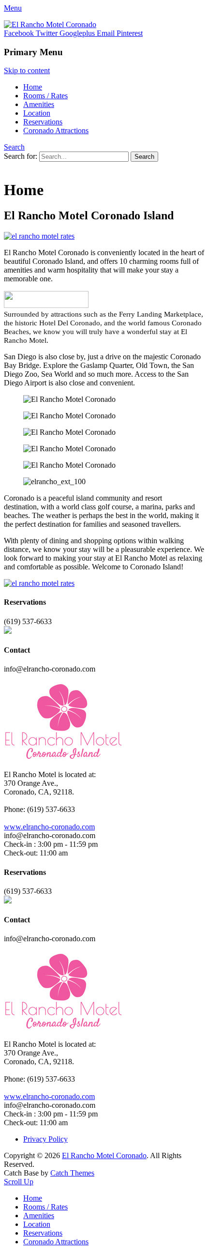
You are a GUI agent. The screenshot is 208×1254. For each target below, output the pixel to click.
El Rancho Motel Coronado (104, 1155)
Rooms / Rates (45, 96)
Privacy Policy (45, 1139)
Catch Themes (72, 1173)
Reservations (42, 122)
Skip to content (27, 70)
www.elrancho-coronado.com (49, 827)
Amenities (38, 104)
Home (32, 87)
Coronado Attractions (56, 130)
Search (14, 147)
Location (36, 113)
